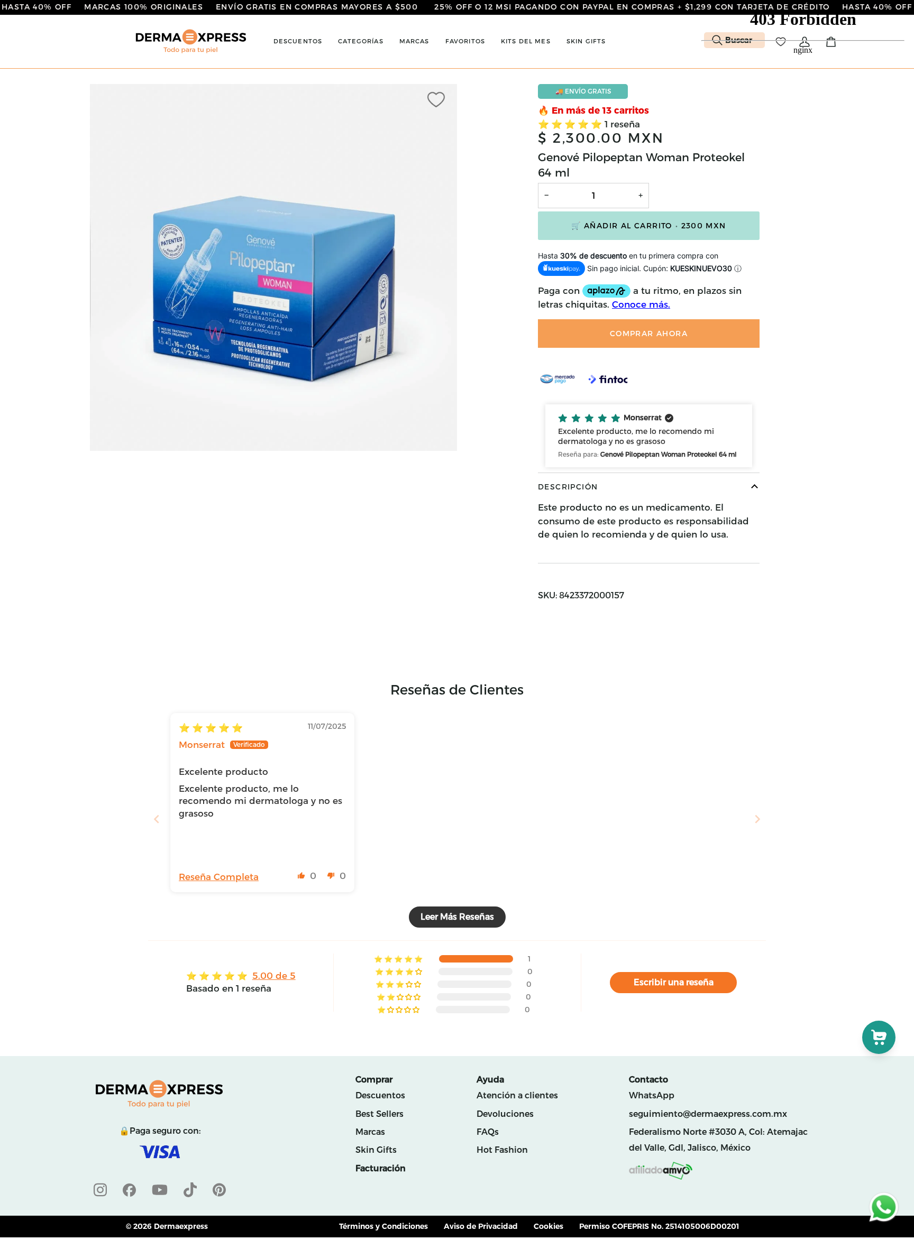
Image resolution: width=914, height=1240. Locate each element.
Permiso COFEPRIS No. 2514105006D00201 (659, 1226)
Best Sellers (379, 1114)
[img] (211, 728)
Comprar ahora (649, 333)
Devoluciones (505, 1114)
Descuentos (380, 1095)
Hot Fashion (502, 1150)
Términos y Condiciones (383, 1226)
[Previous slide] (156, 819)
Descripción (568, 487)
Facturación (380, 1168)
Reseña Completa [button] (219, 877)
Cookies (548, 1226)
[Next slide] (757, 819)
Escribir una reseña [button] (674, 982)
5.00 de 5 (274, 975)
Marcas (370, 1132)
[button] (298, 41)
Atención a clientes (517, 1095)
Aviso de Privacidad (481, 1226)
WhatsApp (651, 1095)
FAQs (488, 1132)
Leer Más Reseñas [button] (457, 917)
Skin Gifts (376, 1150)
